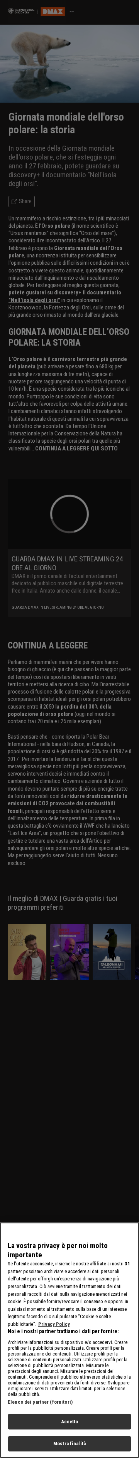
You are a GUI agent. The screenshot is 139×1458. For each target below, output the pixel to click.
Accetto (69, 1421)
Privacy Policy (54, 1324)
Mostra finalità (69, 1443)
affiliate (98, 1264)
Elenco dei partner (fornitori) (40, 1402)
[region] (69, 1340)
